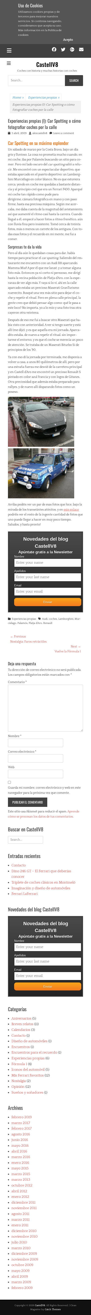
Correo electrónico (22, 752)
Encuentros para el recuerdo (34, 1052)
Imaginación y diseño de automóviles (40, 888)
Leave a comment (63, 133)
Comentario (17, 682)
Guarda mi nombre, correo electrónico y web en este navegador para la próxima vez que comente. (44, 790)
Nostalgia (18, 1081)
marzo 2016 (20, 1157)
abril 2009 (19, 1277)
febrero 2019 (21, 1117)
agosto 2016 (20, 1134)
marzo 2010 (20, 1248)
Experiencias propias (43, 97)
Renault (47, 623)
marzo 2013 (20, 1180)
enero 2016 (20, 1163)
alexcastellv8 (39, 133)
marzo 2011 (20, 1220)
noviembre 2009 (24, 1259)
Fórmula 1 (19, 1064)
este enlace (71, 509)
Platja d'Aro (35, 623)
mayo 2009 (20, 1271)
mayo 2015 (20, 1168)
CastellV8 (47, 64)
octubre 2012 (21, 1185)
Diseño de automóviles (29, 1041)
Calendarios (20, 1030)
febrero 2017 (21, 1129)
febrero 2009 (22, 1288)
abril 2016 (19, 1151)
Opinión (18, 1087)
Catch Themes (53, 1309)
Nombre (19, 556)
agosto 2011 (20, 1214)
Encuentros (20, 1047)
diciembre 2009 (24, 1254)
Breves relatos (22, 1024)
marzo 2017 (20, 1123)
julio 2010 (19, 1242)
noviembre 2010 (24, 1237)
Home (17, 97)
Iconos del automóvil (28, 1070)
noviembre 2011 (24, 1208)
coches (53, 618)
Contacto (18, 865)
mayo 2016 (20, 1146)
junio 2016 (19, 1140)
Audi (44, 618)
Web (11, 767)
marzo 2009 (21, 1282)
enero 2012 (20, 1197)
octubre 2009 (22, 1265)
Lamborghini (65, 618)
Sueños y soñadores (27, 1092)
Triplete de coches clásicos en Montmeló (43, 882)
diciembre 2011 (23, 1203)
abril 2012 (19, 1191)
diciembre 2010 (23, 1231)
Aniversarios (21, 1018)
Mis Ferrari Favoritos (27, 1075)
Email (17, 585)
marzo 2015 (20, 1174)
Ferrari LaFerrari (24, 894)
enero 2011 (19, 1225)
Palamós (22, 623)
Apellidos (20, 571)
